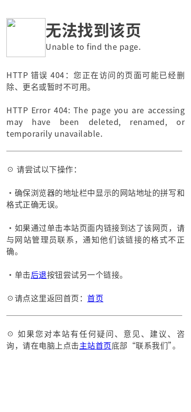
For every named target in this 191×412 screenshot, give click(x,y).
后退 (39, 274)
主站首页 (95, 345)
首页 (95, 298)
